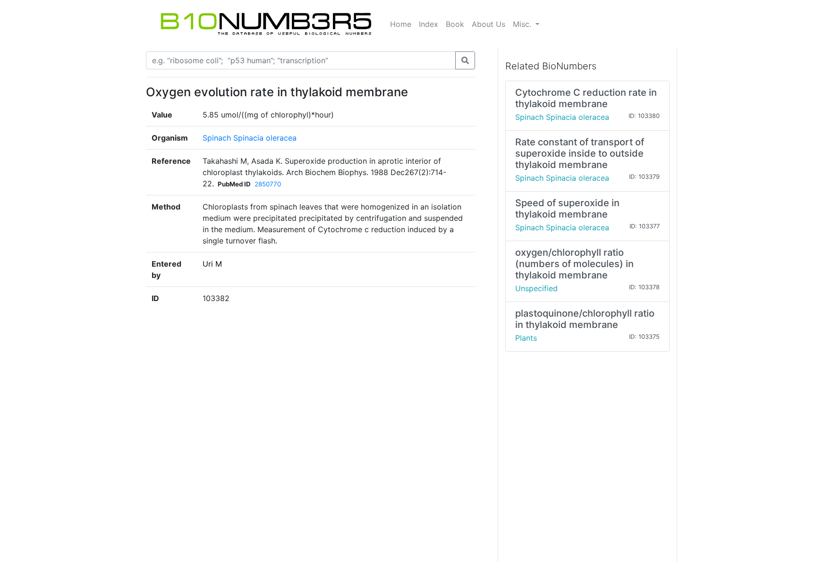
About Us (488, 24)
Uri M (212, 263)
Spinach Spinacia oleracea (250, 138)
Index (428, 24)
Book (455, 24)
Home (400, 24)
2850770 (268, 184)
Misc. (523, 24)
